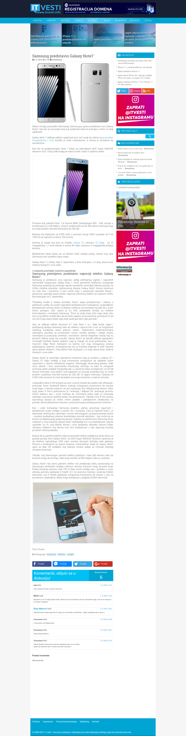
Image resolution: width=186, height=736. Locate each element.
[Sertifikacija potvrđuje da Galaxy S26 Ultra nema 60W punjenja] (46, 46)
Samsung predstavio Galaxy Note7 (63, 56)
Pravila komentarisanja (66, 721)
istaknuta (51, 554)
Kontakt (95, 721)
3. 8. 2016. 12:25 (106, 641)
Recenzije (135, 20)
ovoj (51, 140)
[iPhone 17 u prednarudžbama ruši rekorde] (77, 46)
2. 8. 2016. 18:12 (106, 609)
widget (70, 554)
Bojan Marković (40, 608)
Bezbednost (121, 20)
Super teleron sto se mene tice (130, 148)
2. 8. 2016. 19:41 (106, 630)
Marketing (84, 721)
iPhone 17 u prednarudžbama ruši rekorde (135, 67)
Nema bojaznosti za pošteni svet (131, 152)
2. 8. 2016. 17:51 (106, 585)
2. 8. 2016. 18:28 (106, 619)
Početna (37, 20)
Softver (65, 20)
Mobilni (79, 20)
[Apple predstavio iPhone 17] (108, 46)
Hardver (51, 20)
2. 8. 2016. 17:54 (106, 596)
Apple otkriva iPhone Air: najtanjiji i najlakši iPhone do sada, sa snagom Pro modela (135, 76)
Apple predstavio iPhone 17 (129, 71)
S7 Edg (99, 242)
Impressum (48, 721)
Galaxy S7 (78, 242)
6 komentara (57, 59)
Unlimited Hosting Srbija (129, 187)
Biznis (107, 20)
